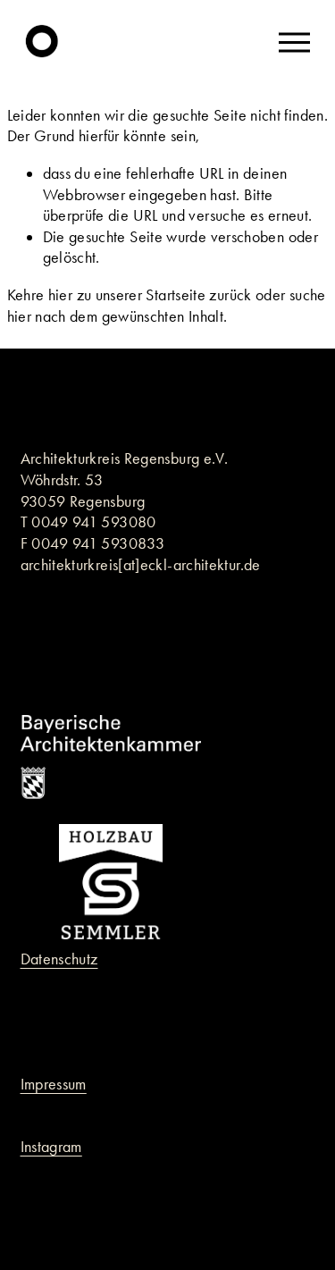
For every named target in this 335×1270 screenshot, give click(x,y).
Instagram (51, 1146)
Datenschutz (59, 959)
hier (60, 295)
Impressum (54, 1084)
